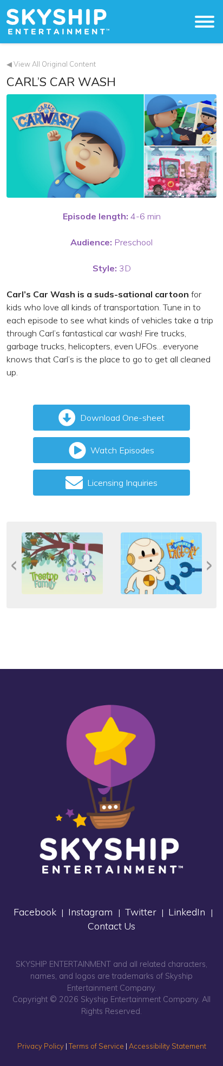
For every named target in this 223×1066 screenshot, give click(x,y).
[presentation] (14, 565)
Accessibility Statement (167, 1046)
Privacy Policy (40, 1046)
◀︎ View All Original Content (51, 64)
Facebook (35, 912)
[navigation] (57, 22)
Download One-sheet (122, 417)
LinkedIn (186, 912)
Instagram (90, 912)
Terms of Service (96, 1046)
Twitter (140, 912)
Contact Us (111, 926)
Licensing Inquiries (122, 482)
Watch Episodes (122, 450)
